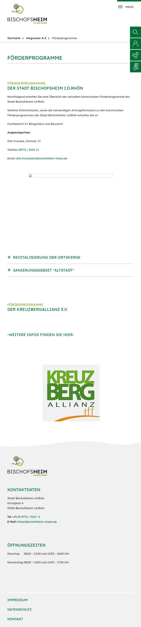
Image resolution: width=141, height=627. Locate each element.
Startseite (14, 38)
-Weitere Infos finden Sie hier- (40, 334)
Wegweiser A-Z (36, 38)
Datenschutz (19, 609)
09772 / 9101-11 (29, 149)
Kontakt (15, 619)
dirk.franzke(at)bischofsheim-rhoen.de (41, 158)
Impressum (17, 600)
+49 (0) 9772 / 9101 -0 (26, 516)
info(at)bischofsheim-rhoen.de (37, 521)
